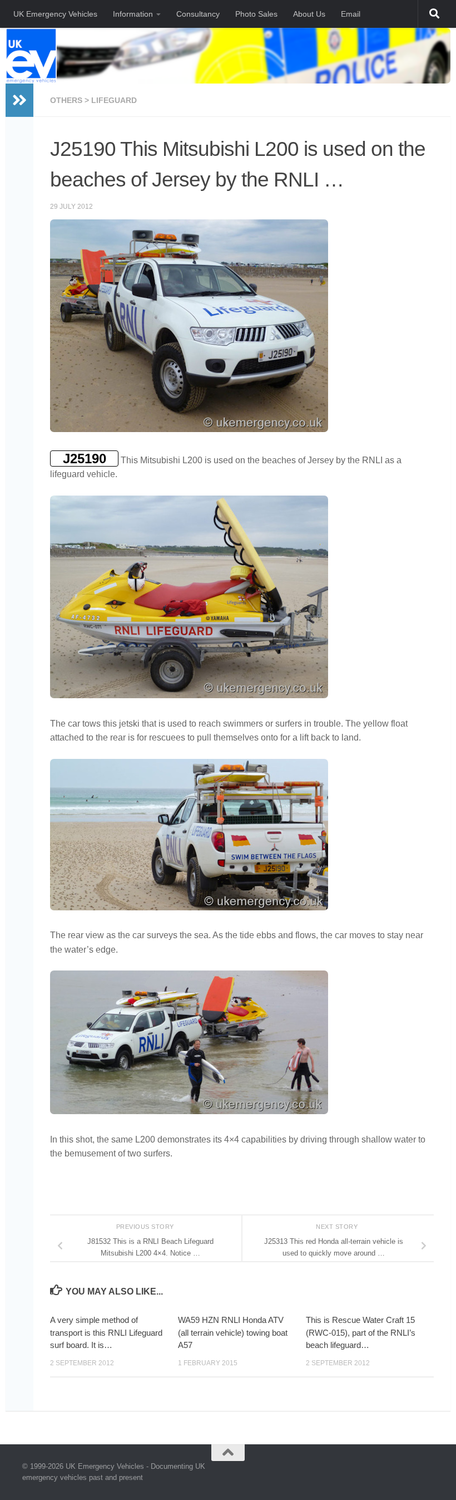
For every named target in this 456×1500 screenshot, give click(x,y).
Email (350, 13)
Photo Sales (256, 13)
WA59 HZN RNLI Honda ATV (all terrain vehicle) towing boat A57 (233, 1332)
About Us (309, 13)
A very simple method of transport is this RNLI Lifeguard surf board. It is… (106, 1332)
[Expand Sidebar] (19, 100)
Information (133, 13)
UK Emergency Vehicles (55, 13)
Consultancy (198, 13)
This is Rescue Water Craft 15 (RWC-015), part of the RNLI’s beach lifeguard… (360, 1332)
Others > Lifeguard (93, 100)
